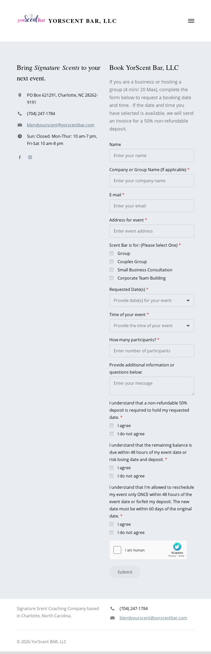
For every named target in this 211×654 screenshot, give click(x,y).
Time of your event (127, 314)
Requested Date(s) (127, 289)
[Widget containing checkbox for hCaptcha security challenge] (148, 550)
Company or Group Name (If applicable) (147, 169)
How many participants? (132, 340)
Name (115, 144)
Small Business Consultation (145, 270)
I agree (124, 425)
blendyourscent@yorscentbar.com (60, 125)
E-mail (115, 195)
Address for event (126, 220)
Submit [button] (125, 572)
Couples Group (132, 261)
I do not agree (131, 434)
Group (124, 253)
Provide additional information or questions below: (141, 368)
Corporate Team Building (142, 278)
